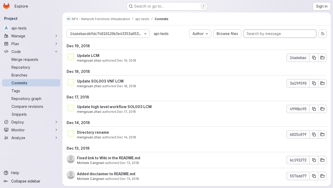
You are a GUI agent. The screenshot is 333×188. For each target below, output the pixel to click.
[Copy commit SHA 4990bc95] (314, 109)
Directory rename (93, 132)
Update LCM (88, 55)
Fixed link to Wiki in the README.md (108, 158)
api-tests (161, 33)
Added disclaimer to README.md (106, 174)
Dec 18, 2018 (126, 86)
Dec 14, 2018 (126, 137)
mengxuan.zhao (89, 60)
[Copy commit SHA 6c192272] (314, 160)
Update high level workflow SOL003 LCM (114, 106)
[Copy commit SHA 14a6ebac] (314, 58)
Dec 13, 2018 (129, 163)
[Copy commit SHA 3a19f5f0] (314, 83)
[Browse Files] (322, 58)
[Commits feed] (322, 34)
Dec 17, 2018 (126, 112)
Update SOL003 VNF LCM (100, 81)
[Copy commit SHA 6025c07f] (314, 134)
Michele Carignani (90, 163)
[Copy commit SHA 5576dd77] (314, 176)
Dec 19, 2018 (126, 60)
